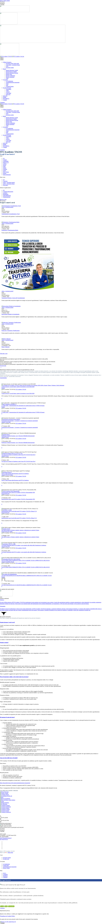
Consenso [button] (2, 908)
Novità (3, 388)
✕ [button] (0, 882)
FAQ (7, 66)
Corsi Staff (8, 93)
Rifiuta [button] (6, 906)
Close (2, 59)
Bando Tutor (9, 74)
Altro (7, 78)
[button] (3, 158)
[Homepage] (12, 56)
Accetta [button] (2, 906)
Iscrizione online (10, 67)
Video (7, 90)
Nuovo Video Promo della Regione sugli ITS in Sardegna (15, 480)
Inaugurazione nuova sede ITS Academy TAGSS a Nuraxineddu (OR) (18, 499)
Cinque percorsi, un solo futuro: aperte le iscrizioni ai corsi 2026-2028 (17, 393)
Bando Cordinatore (10, 75)
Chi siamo (5, 79)
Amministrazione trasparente (12, 82)
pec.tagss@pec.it (4, 839)
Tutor (7, 83)
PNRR (4, 97)
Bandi (4, 69)
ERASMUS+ (6, 98)
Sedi (7, 85)
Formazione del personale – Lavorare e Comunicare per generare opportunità (19, 427)
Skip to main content (5, 0)
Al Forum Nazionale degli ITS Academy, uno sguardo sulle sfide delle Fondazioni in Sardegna (23, 552)
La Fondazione (9, 81)
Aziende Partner (10, 86)
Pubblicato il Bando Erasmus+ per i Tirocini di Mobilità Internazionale (18, 442)
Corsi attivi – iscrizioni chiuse (13, 65)
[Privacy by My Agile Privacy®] (8, 921)
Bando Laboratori (10, 77)
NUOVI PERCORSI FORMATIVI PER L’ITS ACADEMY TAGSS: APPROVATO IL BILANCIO (25, 567)
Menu (2, 58)
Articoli (8, 91)
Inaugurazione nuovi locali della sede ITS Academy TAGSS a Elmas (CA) (19, 518)
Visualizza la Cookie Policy (7, 916)
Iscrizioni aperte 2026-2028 (12, 63)
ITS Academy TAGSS (20, 389)
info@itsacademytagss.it (5, 838)
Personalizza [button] (11, 906)
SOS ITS (8, 94)
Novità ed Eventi (7, 87)
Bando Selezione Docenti (12, 73)
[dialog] (51, 893)
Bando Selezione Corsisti (12, 70)
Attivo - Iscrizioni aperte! (7, 207)
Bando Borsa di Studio (11, 71)
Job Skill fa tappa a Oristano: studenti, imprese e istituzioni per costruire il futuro (20, 537)
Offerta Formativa (7, 62)
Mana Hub (10, 852)
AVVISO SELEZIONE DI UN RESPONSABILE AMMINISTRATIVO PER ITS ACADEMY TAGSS (26, 585)
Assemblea (8, 89)
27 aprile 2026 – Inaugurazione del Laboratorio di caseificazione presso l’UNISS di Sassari (23, 412)
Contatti (5, 100)
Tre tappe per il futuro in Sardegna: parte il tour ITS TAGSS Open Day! (18, 461)
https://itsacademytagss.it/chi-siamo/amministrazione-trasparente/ (15, 783)
